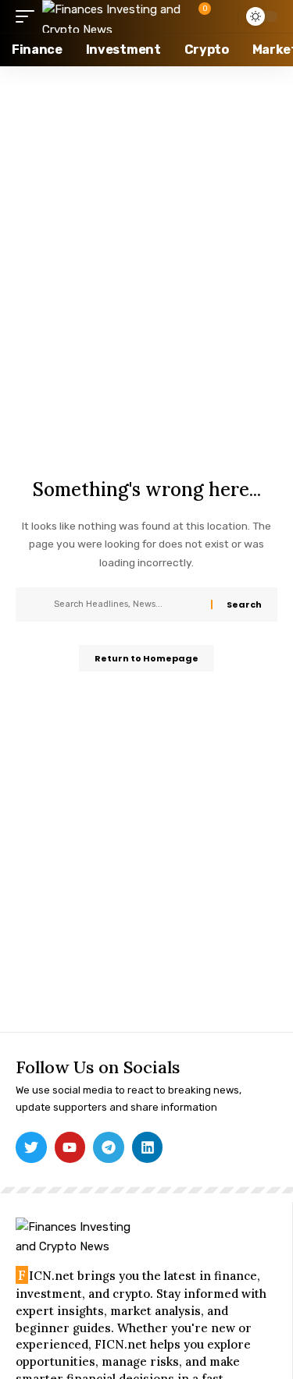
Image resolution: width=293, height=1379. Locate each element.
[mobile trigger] (29, 16)
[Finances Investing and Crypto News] (115, 16)
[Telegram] (108, 1147)
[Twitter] (31, 1147)
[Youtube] (70, 1147)
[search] (222, 16)
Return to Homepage (146, 658)
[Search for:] (126, 604)
